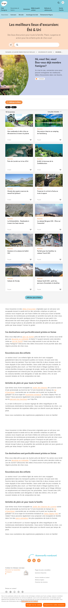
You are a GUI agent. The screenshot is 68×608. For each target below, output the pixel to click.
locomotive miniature (33, 395)
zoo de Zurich (17, 341)
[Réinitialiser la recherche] (56, 45)
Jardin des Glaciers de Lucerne (44, 507)
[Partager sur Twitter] (34, 560)
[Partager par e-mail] (39, 560)
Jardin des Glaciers (40, 388)
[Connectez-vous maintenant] (63, 2)
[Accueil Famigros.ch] (4, 3)
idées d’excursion (29, 309)
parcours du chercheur (18, 399)
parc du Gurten (28, 337)
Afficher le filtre (15, 102)
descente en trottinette (20, 339)
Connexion (41, 78)
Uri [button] (13, 107)
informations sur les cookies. (30, 601)
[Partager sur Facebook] (29, 560)
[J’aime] (31, 140)
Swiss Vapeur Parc (51, 514)
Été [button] (7, 107)
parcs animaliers (22, 518)
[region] (34, 600)
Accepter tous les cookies (34, 605)
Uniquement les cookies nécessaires (54, 605)
